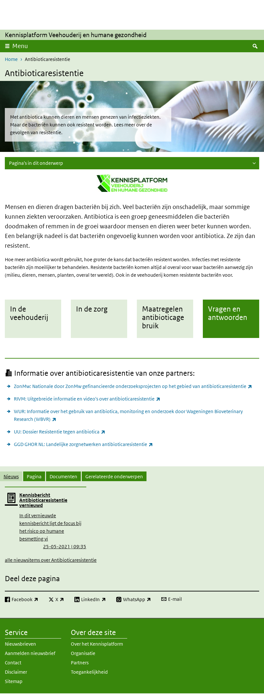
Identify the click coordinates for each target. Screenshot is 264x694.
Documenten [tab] (63, 476)
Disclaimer (16, 672)
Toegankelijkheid (89, 672)
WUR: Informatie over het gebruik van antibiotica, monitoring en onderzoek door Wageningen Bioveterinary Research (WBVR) (128, 415)
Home (11, 59)
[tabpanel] (132, 525)
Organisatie (83, 653)
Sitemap (14, 681)
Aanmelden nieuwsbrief (30, 653)
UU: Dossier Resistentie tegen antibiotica (59, 431)
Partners (80, 662)
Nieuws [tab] (11, 476)
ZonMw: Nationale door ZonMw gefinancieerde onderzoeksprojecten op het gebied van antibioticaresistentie (133, 386)
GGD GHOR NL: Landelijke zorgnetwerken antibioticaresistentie (83, 444)
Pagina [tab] (34, 476)
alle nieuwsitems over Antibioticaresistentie (51, 560)
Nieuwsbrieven (20, 644)
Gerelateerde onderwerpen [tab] (114, 476)
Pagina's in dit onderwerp (36, 163)
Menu (20, 46)
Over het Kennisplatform (97, 644)
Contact (13, 662)
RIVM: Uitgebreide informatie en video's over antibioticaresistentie (87, 398)
